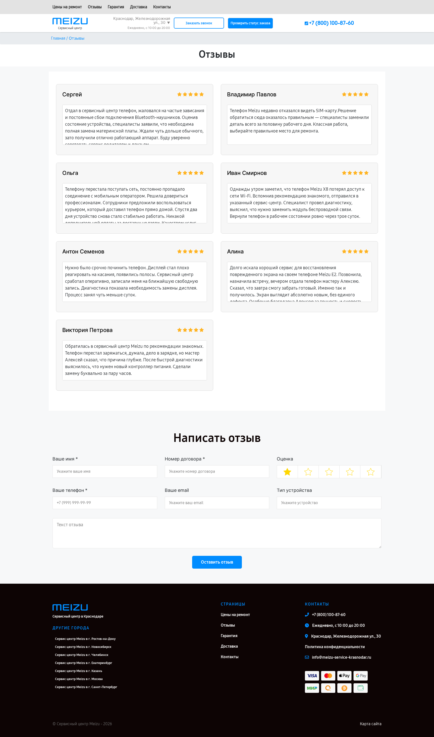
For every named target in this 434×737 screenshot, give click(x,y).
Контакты (162, 7)
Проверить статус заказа (250, 23)
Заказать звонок (199, 23)
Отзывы (95, 7)
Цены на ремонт (67, 7)
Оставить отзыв (217, 562)
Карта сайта (371, 723)
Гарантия (116, 7)
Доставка (138, 7)
